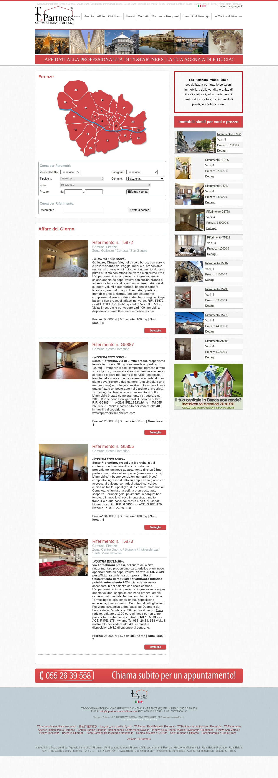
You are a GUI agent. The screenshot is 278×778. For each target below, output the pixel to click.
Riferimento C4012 (216, 185)
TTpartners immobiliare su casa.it (56, 726)
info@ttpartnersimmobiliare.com (118, 711)
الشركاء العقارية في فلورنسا (115, 726)
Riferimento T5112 (218, 237)
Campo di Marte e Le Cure (151, 733)
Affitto (101, 16)
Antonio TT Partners (139, 739)
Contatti (143, 16)
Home (76, 16)
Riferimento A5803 (216, 341)
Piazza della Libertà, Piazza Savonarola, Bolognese (182, 730)
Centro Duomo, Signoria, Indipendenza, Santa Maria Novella (113, 730)
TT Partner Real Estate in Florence (154, 726)
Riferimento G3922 (229, 134)
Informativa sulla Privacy (132, 719)
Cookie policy (151, 719)
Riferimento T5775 (216, 315)
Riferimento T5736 (216, 289)
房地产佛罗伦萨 (88, 726)
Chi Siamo (115, 16)
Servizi (130, 16)
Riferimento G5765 (217, 160)
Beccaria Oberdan (73, 733)
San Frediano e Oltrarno (184, 733)
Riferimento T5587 (216, 263)
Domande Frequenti (165, 16)
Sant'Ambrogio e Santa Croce (219, 733)
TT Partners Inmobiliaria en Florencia (199, 726)
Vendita (89, 16)
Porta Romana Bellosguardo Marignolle (109, 733)
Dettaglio (155, 330)
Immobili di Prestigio (196, 16)
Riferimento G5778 (218, 211)
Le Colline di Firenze (227, 16)
